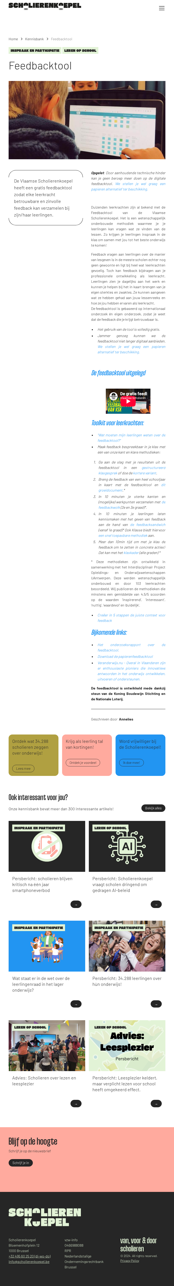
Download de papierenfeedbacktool (125, 656)
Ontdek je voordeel (83, 763)
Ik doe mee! (131, 763)
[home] (45, 6)
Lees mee (23, 768)
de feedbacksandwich (147, 524)
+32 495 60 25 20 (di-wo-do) (30, 1256)
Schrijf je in (20, 1163)
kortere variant (144, 473)
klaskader (131, 552)
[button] (160, 8)
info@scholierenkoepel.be (29, 1261)
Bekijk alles (153, 808)
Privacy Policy (129, 1260)
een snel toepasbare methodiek (122, 535)
